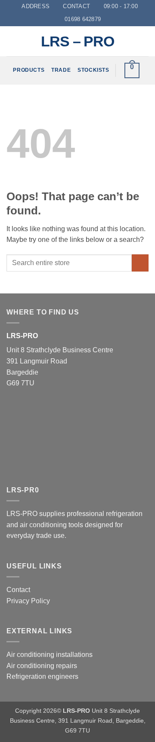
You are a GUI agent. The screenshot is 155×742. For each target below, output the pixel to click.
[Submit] (140, 262)
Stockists (93, 70)
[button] (132, 70)
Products (28, 70)
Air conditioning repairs (41, 665)
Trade (61, 70)
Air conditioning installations (49, 654)
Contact (18, 589)
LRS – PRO (77, 41)
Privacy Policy (28, 601)
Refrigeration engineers (42, 676)
